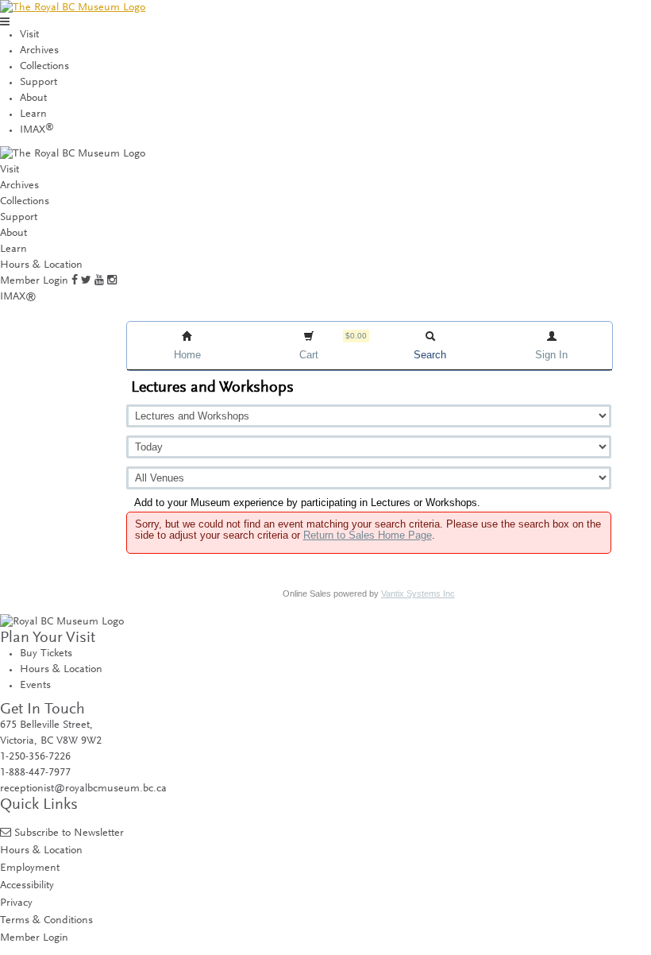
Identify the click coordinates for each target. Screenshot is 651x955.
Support (38, 82)
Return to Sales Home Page (367, 535)
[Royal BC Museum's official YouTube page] (99, 281)
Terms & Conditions (46, 920)
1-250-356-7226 (35, 757)
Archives (39, 50)
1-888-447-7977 (35, 773)
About (33, 98)
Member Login (34, 281)
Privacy (16, 903)
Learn (33, 114)
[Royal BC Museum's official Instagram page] (112, 281)
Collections (44, 66)
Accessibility (27, 885)
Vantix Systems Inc (418, 593)
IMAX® (18, 297)
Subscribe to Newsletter (69, 833)
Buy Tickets (46, 653)
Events (35, 685)
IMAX (37, 130)
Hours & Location (41, 265)
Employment (30, 868)
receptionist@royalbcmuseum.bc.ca (83, 789)
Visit (29, 35)
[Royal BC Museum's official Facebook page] (74, 281)
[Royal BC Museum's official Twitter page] (86, 281)
